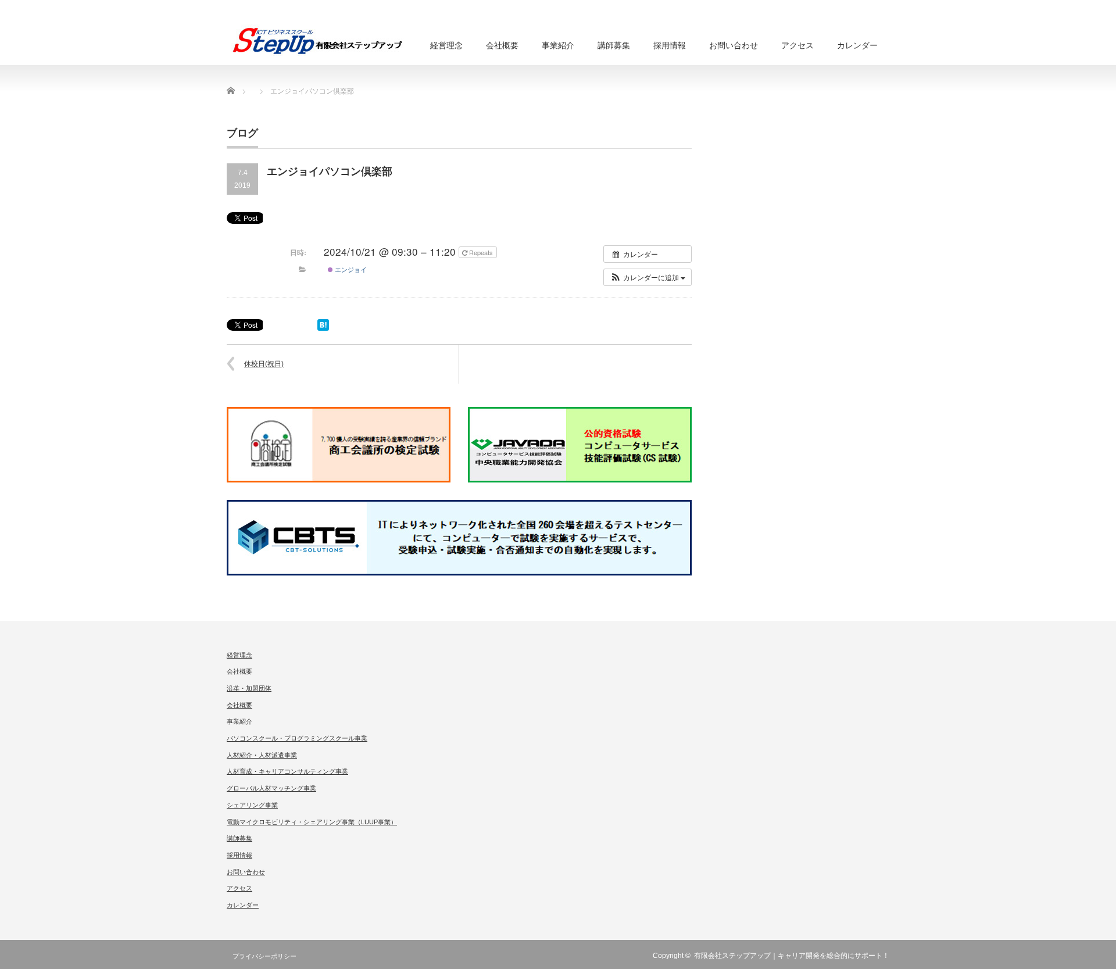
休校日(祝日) (264, 364)
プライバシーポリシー (264, 956)
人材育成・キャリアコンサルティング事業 (287, 771)
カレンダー (857, 45)
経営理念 (446, 45)
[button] (647, 277)
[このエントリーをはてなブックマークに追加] (323, 327)
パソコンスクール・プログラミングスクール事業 (297, 738)
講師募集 (614, 45)
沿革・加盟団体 (249, 688)
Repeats (481, 252)
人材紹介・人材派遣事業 (262, 755)
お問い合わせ (733, 45)
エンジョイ (350, 269)
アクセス (797, 45)
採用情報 (669, 45)
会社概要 (239, 705)
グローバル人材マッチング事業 (271, 788)
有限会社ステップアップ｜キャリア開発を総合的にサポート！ (791, 956)
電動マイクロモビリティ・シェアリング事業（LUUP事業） (312, 821)
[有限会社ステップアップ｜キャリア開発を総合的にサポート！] (317, 40)
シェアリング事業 (252, 805)
